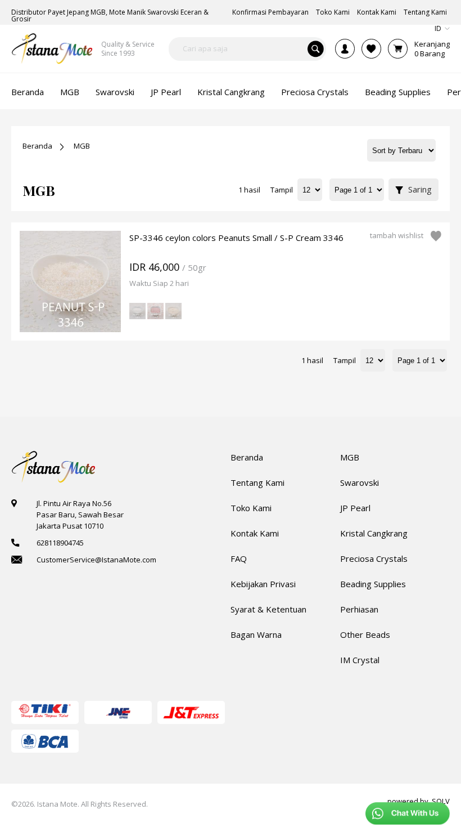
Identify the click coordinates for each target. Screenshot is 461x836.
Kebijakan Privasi (263, 583)
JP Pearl (355, 507)
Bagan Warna (256, 634)
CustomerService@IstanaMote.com (96, 560)
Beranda (37, 146)
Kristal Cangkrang (374, 533)
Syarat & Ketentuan (268, 609)
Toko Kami (251, 507)
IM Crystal (359, 659)
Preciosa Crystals (374, 558)
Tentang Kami (257, 482)
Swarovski (359, 482)
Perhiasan (359, 609)
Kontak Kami (255, 533)
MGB (82, 146)
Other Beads (365, 634)
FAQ (239, 558)
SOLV (441, 801)
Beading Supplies (373, 583)
